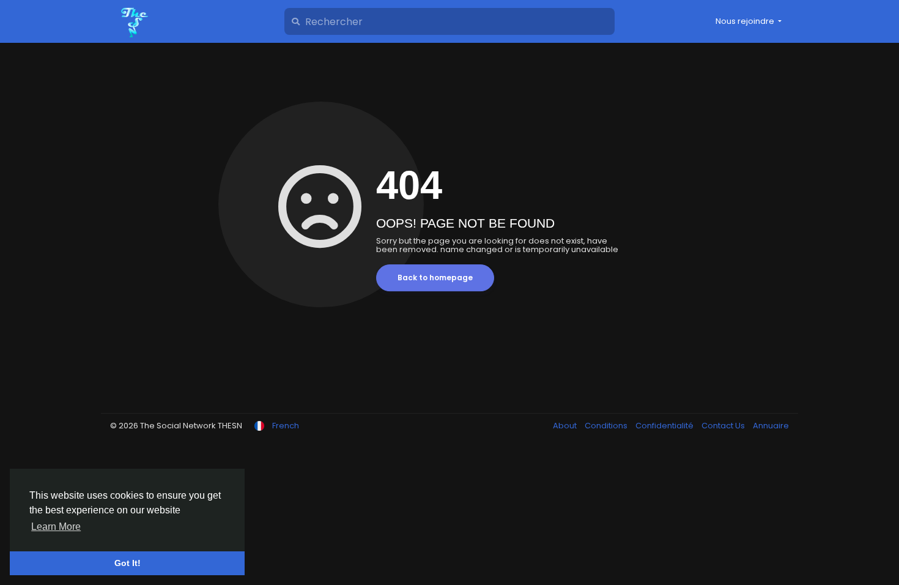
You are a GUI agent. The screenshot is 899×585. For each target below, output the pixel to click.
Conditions (607, 425)
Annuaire (771, 425)
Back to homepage (435, 277)
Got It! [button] (127, 563)
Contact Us (724, 425)
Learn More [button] (56, 526)
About (566, 425)
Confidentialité (665, 425)
